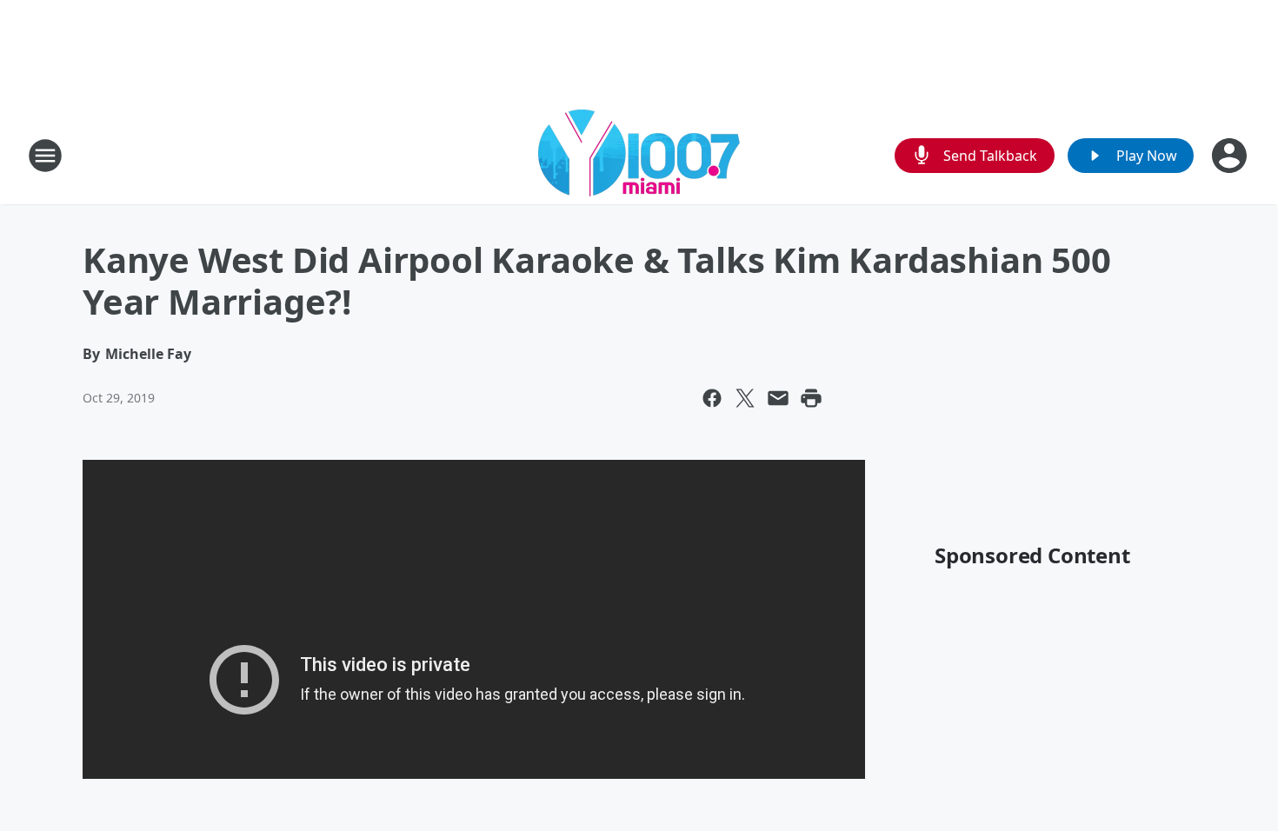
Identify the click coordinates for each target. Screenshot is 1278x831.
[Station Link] (639, 155)
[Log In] (1231, 155)
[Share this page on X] (745, 398)
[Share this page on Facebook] (712, 398)
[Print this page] (811, 398)
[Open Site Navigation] (45, 155)
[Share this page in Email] (778, 398)
